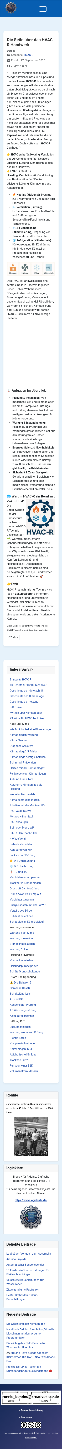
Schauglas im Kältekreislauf (27, 921)
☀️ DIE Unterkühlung (22, 860)
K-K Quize (16, 707)
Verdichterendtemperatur (25, 877)
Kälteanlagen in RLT (22, 1049)
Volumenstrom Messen (24, 1071)
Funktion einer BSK (21, 1065)
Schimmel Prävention (23, 762)
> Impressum (25, 1417)
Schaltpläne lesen (20, 993)
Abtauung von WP (21, 849)
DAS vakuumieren (21, 811)
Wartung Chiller (19, 949)
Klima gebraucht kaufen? (25, 800)
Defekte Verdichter (21, 844)
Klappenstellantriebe (22, 1043)
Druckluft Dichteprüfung (24, 888)
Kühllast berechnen (21, 916)
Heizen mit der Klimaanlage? (27, 768)
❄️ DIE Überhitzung (21, 866)
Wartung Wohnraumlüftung (26, 1032)
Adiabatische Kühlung (23, 1054)
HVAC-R (28, 55)
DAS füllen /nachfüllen (24, 833)
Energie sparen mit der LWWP (27, 905)
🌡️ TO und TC (18, 872)
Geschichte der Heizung (24, 701)
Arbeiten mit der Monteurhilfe (27, 805)
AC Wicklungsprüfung (23, 1010)
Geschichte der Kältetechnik (26, 690)
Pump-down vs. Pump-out (25, 894)
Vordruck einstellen (21, 960)
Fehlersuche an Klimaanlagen (28, 773)
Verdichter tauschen (22, 899)
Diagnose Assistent (21, 746)
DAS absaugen (19, 822)
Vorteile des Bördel (21, 910)
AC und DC (16, 999)
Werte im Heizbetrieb (22, 794)
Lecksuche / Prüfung (22, 855)
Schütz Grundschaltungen (25, 971)
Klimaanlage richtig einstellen (28, 757)
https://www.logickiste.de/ (31, 1200)
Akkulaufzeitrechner (22, 1015)
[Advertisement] (31, 354)
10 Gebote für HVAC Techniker (28, 685)
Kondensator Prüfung (23, 1004)
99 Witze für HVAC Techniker (27, 718)
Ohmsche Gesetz (20, 988)
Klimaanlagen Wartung (24, 735)
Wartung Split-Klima (22, 932)
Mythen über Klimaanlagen (26, 712)
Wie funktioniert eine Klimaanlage (30, 729)
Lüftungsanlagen (20, 1027)
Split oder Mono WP (22, 827)
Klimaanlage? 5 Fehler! (24, 751)
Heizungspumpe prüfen (24, 966)
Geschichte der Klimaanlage (27, 696)
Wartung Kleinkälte (21, 938)
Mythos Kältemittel (21, 816)
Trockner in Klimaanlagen (25, 883)
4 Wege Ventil (18, 838)
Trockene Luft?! (19, 1060)
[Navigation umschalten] (43, 9)
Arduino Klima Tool (21, 779)
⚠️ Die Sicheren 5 (20, 982)
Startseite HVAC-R (20, 679)
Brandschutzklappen (22, 943)
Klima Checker (18, 740)
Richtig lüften (18, 1038)
